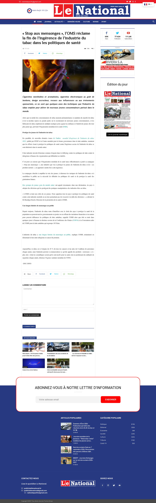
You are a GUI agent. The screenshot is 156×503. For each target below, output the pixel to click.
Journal (48, 22)
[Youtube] (127, 2)
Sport (103, 22)
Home (39, 22)
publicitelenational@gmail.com (35, 491)
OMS (65, 127)
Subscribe (128, 32)
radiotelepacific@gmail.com (37, 493)
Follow (117, 32)
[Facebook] (136, 2)
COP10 (75, 220)
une (40, 234)
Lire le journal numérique (117, 134)
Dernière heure (73, 22)
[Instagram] (133, 2)
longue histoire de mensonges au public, (56, 234)
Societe (25, 351)
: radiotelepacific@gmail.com (31, 2)
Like (106, 32)
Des (23, 185)
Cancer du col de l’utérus (30, 370)
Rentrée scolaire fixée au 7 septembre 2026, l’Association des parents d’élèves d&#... (83, 449)
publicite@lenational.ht (32, 488)
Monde (95, 22)
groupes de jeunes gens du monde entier (40, 185)
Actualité (59, 22)
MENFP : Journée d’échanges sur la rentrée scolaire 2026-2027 (83, 460)
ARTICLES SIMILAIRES (29, 338)
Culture (86, 22)
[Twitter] (130, 2)
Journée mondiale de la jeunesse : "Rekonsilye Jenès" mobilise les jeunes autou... (83, 439)
